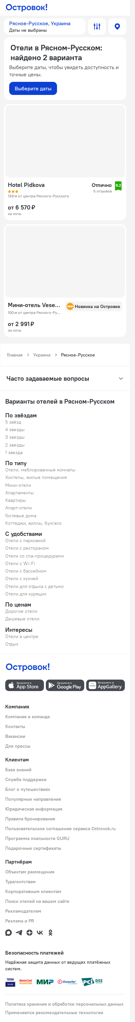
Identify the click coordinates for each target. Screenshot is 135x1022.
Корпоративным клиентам (33, 891)
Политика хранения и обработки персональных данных (64, 1004)
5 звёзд (13, 422)
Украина (41, 355)
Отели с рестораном (27, 548)
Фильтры (97, 26)
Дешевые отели (22, 619)
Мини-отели (18, 485)
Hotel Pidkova (26, 185)
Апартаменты (19, 493)
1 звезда (14, 452)
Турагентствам (20, 882)
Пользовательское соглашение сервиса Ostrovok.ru (60, 828)
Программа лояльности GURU (37, 838)
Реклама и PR (19, 921)
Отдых (11, 644)
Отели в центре (21, 636)
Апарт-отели (18, 508)
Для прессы (17, 746)
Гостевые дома (20, 516)
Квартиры (15, 500)
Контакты (15, 726)
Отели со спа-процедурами (34, 556)
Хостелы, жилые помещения (36, 477)
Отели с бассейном (26, 571)
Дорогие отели (21, 611)
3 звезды (15, 437)
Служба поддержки (26, 779)
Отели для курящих (26, 594)
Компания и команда (27, 717)
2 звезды (15, 445)
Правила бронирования (30, 819)
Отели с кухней (21, 578)
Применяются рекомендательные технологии (54, 1012)
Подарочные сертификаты (33, 848)
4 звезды (15, 429)
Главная (15, 355)
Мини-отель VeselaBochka (34, 305)
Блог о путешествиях (27, 789)
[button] (45, 26)
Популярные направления (33, 799)
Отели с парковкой (25, 540)
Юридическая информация (33, 809)
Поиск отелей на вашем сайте (37, 901)
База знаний (18, 770)
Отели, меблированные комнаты (40, 470)
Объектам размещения (29, 872)
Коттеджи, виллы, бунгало (33, 523)
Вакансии (15, 736)
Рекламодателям (23, 911)
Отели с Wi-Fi (20, 563)
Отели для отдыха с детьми (34, 586)
